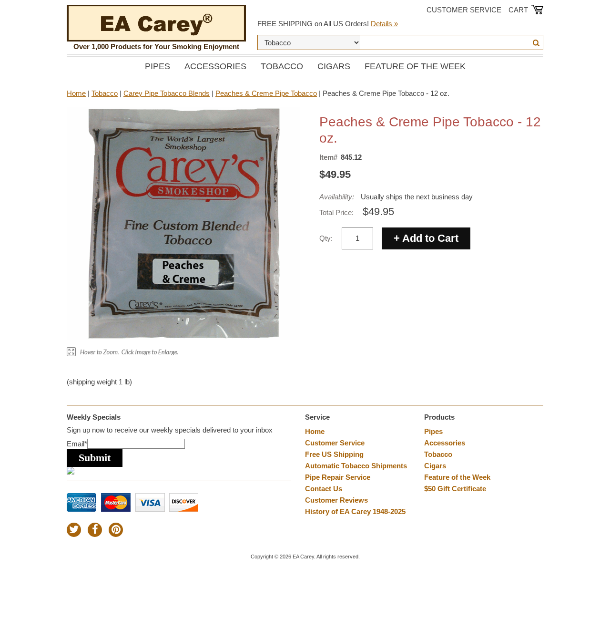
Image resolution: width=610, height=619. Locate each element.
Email (77, 444)
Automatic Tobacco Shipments (356, 466)
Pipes (157, 66)
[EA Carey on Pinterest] (116, 530)
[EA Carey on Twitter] (74, 530)
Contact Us (323, 489)
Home (76, 93)
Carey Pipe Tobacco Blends (166, 93)
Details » (384, 24)
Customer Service (464, 10)
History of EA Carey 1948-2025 (355, 511)
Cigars (333, 66)
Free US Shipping (334, 454)
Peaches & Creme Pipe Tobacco (266, 93)
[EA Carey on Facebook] (95, 530)
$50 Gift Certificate (455, 489)
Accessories (215, 66)
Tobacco (282, 66)
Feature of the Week (415, 66)
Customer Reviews (336, 500)
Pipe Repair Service (337, 477)
